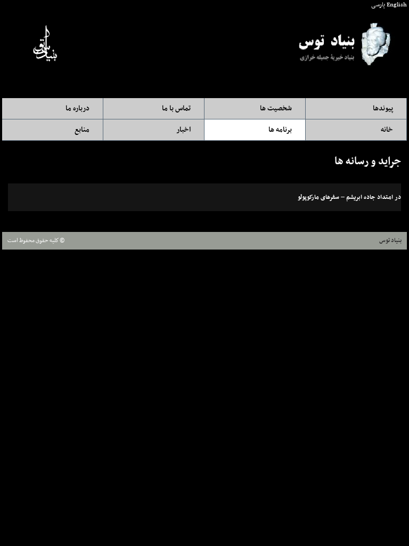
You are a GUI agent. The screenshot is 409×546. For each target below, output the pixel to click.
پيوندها (383, 108)
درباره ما (77, 108)
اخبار (183, 130)
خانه (387, 130)
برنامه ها (280, 130)
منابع (82, 130)
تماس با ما (176, 108)
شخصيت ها (276, 108)
